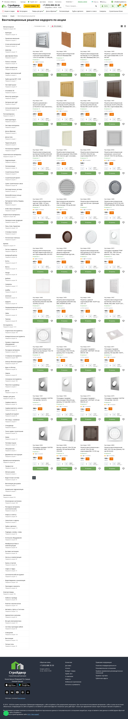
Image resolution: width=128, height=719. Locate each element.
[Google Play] (24, 685)
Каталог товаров (30, 6)
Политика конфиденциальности (106, 665)
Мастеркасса (21, 698)
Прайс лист (33, 2)
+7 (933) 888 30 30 (47, 665)
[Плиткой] (122, 26)
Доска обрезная (51, 11)
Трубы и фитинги (77, 11)
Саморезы (103, 11)
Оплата (50, 2)
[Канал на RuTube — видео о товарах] (28, 692)
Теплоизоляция (64, 11)
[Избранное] (118, 6)
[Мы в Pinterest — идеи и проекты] (7, 692)
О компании (69, 676)
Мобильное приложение (73, 682)
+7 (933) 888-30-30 (51, 5)
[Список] (125, 26)
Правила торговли (102, 676)
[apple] (103, 2)
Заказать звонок (82, 1)
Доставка (43, 2)
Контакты (58, 2)
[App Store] (10, 685)
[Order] (113, 6)
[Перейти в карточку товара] (43, 39)
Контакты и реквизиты (72, 684)
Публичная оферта (102, 678)
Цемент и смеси (91, 11)
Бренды (23, 2)
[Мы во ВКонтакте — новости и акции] (12, 692)
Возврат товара (70, 671)
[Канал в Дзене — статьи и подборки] (23, 692)
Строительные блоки (116, 11)
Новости (68, 679)
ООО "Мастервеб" (33, 714)
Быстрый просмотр (43, 47)
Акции (12, 16)
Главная (4, 16)
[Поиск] (96, 6)
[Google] (95, 2)
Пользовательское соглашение (106, 668)
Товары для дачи (37, 11)
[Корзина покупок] (123, 6)
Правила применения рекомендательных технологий (109, 672)
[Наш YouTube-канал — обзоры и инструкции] (17, 692)
